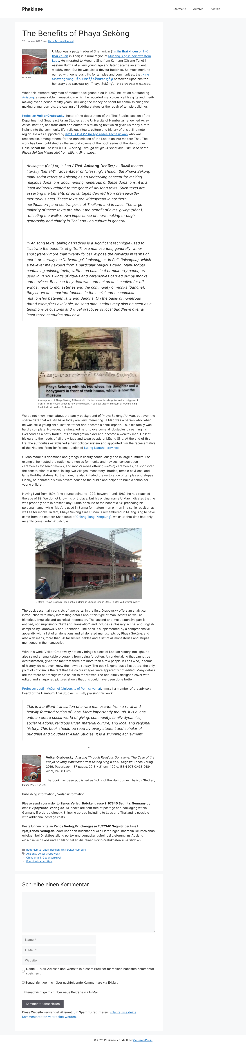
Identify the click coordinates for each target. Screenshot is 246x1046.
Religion (55, 849)
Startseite (179, 9)
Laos (46, 849)
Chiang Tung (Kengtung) (93, 517)
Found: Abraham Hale (39, 861)
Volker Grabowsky (49, 853)
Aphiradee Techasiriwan (96, 134)
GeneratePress (143, 1040)
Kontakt (215, 9)
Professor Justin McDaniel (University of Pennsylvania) (61, 688)
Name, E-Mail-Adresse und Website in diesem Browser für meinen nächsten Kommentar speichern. (90, 971)
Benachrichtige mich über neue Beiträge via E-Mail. (62, 992)
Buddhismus (33, 849)
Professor (43, 116)
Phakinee (32, 9)
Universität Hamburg (73, 849)
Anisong (28, 97)
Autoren (198, 9)
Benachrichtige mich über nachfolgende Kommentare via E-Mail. (71, 982)
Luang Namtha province (101, 448)
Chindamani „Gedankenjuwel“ (44, 857)
